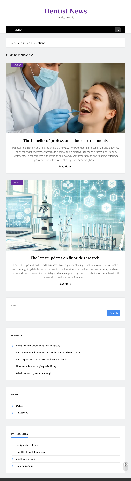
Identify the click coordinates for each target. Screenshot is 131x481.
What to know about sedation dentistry (38, 345)
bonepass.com (24, 466)
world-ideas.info (25, 459)
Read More (65, 166)
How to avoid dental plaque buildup (36, 366)
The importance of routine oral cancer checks (42, 359)
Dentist (17, 65)
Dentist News (65, 11)
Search (14, 305)
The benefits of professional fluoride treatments (65, 140)
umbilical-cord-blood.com (31, 452)
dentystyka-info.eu (27, 445)
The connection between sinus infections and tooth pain (48, 352)
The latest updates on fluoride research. (66, 258)
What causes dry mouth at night (34, 373)
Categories (22, 412)
